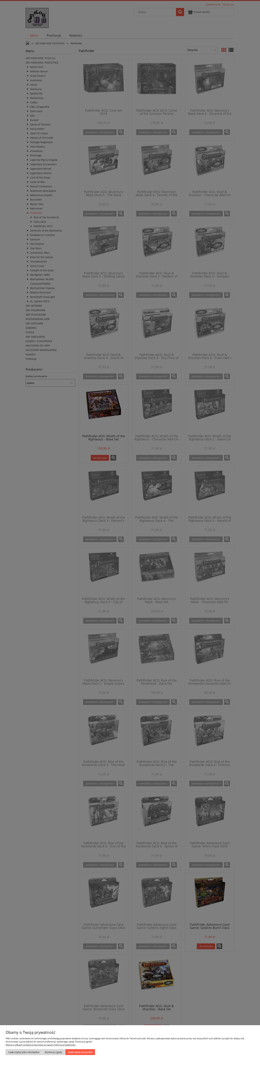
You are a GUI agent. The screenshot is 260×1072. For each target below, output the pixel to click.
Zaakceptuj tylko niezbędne (23, 1052)
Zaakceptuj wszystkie (80, 1052)
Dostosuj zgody (53, 1052)
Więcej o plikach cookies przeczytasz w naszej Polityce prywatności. (41, 1044)
